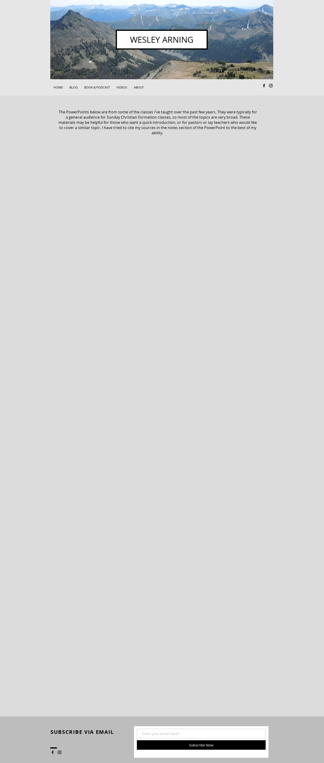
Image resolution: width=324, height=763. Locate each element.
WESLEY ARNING (161, 39)
